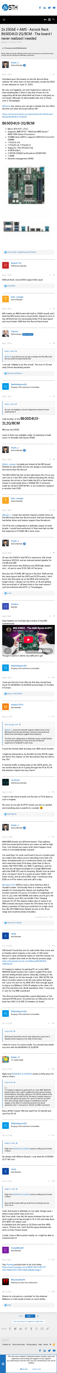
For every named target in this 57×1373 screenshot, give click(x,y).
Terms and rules (18, 1345)
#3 (54, 309)
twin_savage (17, 297)
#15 (53, 1023)
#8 (54, 553)
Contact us (6, 1345)
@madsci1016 (8, 885)
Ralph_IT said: (10, 1143)
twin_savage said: (11, 725)
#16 (53, 1069)
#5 (54, 396)
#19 (53, 1260)
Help (40, 1345)
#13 (53, 837)
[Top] (50, 1345)
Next (29, 1316)
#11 (53, 717)
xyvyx (13, 934)
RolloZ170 (16, 263)
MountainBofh (18, 1279)
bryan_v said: (10, 351)
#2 (54, 275)
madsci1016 (17, 704)
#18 (53, 1181)
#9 (54, 616)
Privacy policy (31, 1345)
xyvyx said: (9, 1031)
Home (45, 1345)
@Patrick (6, 106)
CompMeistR (17, 1248)
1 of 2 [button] (21, 1316)
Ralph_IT (15, 1057)
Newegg (10, 1264)
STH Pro (5, 1340)
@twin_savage (9, 464)
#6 (54, 459)
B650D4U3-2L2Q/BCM (22, 1074)
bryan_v (6, 42)
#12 (53, 792)
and (15, 373)
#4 (54, 343)
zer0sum (15, 780)
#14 (53, 946)
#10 (53, 677)
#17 (53, 1135)
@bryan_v (6, 515)
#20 (53, 1292)
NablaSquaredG (19, 384)
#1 (54, 74)
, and (21, 252)
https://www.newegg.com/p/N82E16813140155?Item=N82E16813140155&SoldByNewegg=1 (24, 1268)
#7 (54, 510)
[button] (4, 19)
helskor (14, 604)
